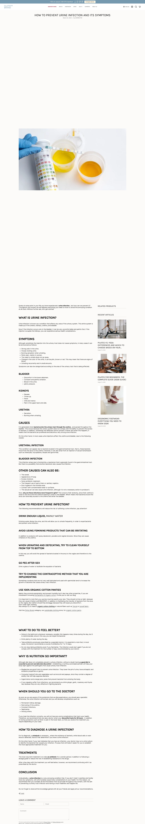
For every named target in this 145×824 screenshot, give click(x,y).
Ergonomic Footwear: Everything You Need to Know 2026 (109, 421)
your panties (42, 599)
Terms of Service (57, 822)
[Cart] (140, 6)
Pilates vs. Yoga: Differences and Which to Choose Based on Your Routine (111, 345)
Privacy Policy (47, 822)
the (45, 595)
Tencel (74, 606)
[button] (52, 7)
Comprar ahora (90, 2)
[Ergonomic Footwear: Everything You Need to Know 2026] (112, 400)
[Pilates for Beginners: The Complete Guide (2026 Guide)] (112, 363)
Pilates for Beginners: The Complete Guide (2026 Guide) (112, 378)
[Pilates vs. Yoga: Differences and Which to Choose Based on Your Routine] (112, 329)
